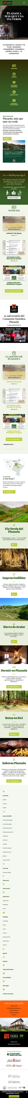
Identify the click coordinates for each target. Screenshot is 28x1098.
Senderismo (5, 904)
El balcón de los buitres (8, 832)
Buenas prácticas (6, 937)
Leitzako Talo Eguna (14, 233)
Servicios (5, 933)
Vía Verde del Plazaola (7, 820)
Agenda (5, 953)
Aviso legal (6, 985)
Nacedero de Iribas (7, 852)
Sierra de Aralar (6, 860)
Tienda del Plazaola (8, 969)
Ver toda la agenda (13, 439)
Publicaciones (6, 941)
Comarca (5, 803)
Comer (4, 929)
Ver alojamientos (13, 687)
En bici (4, 908)
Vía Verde (5, 868)
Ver (13, 545)
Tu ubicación (8, 492)
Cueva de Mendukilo (7, 824)
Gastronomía (6, 888)
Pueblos (4, 799)
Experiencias (5, 900)
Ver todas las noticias (13, 291)
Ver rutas (13, 734)
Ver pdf (6, 138)
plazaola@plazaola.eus (14, 1044)
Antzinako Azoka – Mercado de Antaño (14, 258)
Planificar (5, 917)
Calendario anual (8, 444)
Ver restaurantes (13, 781)
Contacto (5, 944)
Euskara (4, 807)
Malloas (4, 856)
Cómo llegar (5, 921)
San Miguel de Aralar (7, 828)
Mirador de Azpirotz (7, 848)
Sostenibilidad (7, 977)
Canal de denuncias (8, 993)
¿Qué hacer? (6, 896)
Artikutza (5, 844)
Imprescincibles (7, 816)
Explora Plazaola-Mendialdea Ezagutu (14, 283)
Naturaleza (6, 880)
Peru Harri (5, 840)
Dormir (4, 925)
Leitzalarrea (5, 836)
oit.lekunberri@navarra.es (14, 1008)
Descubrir (5, 795)
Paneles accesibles (13, 197)
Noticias (5, 961)
